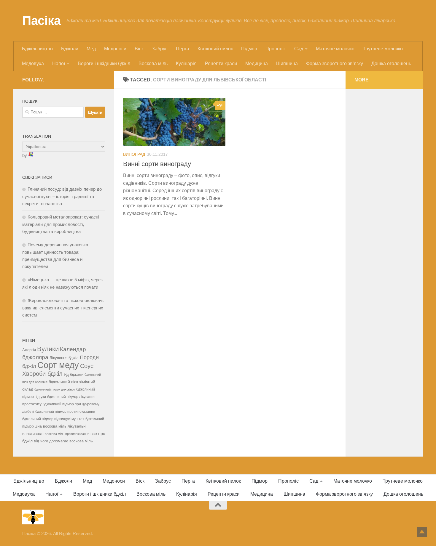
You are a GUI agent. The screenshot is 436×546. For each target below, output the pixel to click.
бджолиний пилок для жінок (54, 389)
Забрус (160, 48)
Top (422, 532)
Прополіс (275, 48)
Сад (298, 48)
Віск (139, 48)
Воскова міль (153, 63)
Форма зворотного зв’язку (334, 63)
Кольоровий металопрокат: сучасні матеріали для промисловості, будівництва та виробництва (60, 224)
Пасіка (41, 21)
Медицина (256, 63)
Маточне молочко (335, 48)
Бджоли (69, 48)
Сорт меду (58, 365)
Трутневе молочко (383, 48)
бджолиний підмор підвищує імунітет (53, 419)
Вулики (48, 349)
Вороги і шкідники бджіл (104, 63)
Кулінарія (186, 63)
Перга (182, 48)
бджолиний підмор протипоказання (65, 412)
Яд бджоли (73, 374)
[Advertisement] (384, 186)
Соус (86, 366)
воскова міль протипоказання (67, 434)
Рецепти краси (221, 63)
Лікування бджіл (64, 358)
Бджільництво (37, 48)
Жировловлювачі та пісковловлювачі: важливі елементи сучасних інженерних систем (63, 307)
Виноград (134, 154)
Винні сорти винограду (157, 164)
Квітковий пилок (215, 48)
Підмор (249, 48)
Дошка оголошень (391, 63)
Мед (91, 48)
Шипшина (287, 63)
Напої (58, 63)
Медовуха (33, 63)
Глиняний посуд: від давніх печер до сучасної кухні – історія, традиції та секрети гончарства (62, 196)
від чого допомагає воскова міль (63, 441)
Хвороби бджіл (42, 373)
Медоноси (115, 48)
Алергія (29, 350)
